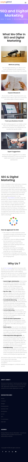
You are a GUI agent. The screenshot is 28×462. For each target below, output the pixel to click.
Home (2, 19)
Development (4, 406)
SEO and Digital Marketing (20, 19)
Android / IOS (4, 409)
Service (9, 19)
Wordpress (4, 411)
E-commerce (4, 419)
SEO (2, 416)
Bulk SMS (3, 422)
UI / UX (2, 414)
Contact (3, 401)
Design (3, 403)
